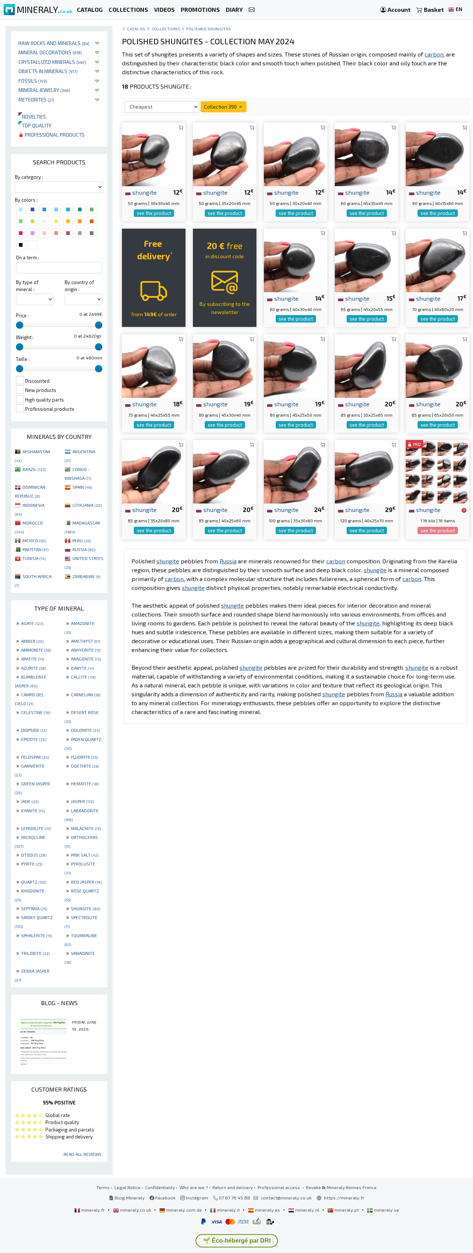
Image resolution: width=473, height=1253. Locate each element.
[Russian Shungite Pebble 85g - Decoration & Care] (366, 365)
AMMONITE (36, 649)
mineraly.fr (93, 1209)
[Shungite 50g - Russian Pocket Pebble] (295, 153)
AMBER (32, 640)
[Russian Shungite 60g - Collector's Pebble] (437, 153)
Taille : (23, 359)
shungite (144, 192)
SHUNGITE (85, 908)
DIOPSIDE (34, 730)
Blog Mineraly (129, 1197)
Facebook (165, 1197)
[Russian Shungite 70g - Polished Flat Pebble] (437, 259)
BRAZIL (34, 469)
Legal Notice (127, 1187)
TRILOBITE (35, 953)
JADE (30, 801)
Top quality (34, 125)
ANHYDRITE (86, 649)
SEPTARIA (34, 908)
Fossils (32, 81)
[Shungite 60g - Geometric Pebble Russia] (295, 259)
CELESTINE (35, 712)
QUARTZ (33, 881)
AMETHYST (85, 640)
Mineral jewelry (44, 90)
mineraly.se (386, 1209)
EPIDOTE (33, 739)
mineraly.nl (307, 1209)
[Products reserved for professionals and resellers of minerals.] (464, 510)
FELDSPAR (35, 756)
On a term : (27, 257)
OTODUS (33, 854)
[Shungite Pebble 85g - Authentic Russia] (224, 470)
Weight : (25, 337)
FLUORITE (84, 756)
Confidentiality (160, 1187)
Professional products (54, 135)
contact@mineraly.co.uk (286, 1197)
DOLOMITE (85, 730)
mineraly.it (228, 1209)
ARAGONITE (86, 658)
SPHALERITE (36, 935)
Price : (22, 315)
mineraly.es (267, 1209)
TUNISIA (34, 558)
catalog (136, 28)
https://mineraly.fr (344, 1197)
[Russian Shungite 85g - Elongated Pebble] (154, 470)
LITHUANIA (87, 505)
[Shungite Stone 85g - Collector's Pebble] (437, 365)
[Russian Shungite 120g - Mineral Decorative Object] (366, 470)
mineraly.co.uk (135, 1209)
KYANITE (33, 810)
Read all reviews (83, 1154)
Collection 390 (221, 106)
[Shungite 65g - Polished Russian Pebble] (366, 259)
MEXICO (34, 540)
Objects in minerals (48, 71)
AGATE (32, 623)
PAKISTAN (35, 549)
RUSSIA (83, 549)
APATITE (32, 658)
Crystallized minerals (52, 62)
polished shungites (208, 28)
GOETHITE (85, 765)
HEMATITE (85, 783)
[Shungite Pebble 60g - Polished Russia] (366, 153)
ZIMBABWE (86, 576)
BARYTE (82, 667)
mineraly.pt (346, 1209)
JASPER (82, 801)
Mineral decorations (50, 52)
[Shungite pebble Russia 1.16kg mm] (437, 470)
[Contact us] (252, 10)
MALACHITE (86, 828)
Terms (103, 1187)
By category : (29, 177)
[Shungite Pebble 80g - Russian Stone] (295, 365)
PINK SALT (84, 854)
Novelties (32, 116)
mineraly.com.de (184, 1209)
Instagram (196, 1197)
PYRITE (31, 863)
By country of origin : (79, 285)
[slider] (19, 325)
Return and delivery (232, 1187)
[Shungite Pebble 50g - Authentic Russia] (224, 153)
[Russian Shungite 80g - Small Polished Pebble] (224, 365)
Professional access (279, 1187)
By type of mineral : (27, 285)
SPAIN (82, 486)
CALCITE (83, 676)
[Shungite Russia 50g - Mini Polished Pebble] (154, 153)
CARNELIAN (85, 694)
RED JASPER (86, 881)
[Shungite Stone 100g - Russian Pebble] (295, 470)
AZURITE (33, 667)
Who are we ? (194, 1187)
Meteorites (36, 99)
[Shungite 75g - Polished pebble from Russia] (154, 365)
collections (166, 28)
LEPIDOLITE (36, 828)
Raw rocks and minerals (53, 43)
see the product (154, 213)
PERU (81, 540)
